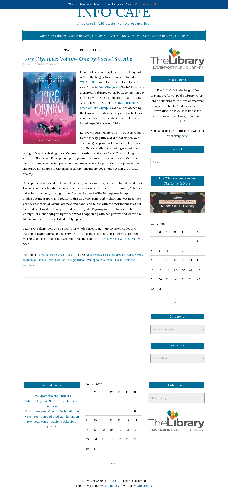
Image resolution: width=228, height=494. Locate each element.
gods (112, 254)
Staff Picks (66, 254)
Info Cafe (114, 11)
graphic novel (125, 254)
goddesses (101, 254)
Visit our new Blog (147, 4)
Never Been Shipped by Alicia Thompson (51, 416)
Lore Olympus (56, 260)
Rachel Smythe (112, 260)
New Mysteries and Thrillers (51, 396)
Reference (51, 254)
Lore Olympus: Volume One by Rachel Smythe (77, 58)
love (69, 260)
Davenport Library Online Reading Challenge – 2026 (78, 36)
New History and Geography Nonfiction (51, 411)
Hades (42, 260)
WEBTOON (87, 82)
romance (129, 260)
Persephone (94, 260)
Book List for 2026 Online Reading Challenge (156, 36)
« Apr (176, 303)
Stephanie (52, 64)
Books (40, 254)
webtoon (28, 265)
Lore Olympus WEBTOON (117, 238)
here (185, 136)
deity (90, 254)
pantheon (79, 260)
